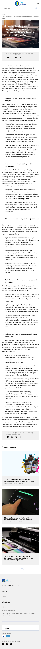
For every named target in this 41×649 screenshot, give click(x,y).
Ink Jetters (12, 585)
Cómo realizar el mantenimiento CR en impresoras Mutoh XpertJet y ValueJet (18, 519)
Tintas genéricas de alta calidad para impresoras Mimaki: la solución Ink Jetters (19, 480)
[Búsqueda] (36, 8)
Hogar (3, 14)
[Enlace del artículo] (20, 468)
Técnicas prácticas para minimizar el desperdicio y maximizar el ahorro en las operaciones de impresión (18, 558)
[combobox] (20, 8)
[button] (3, 3)
